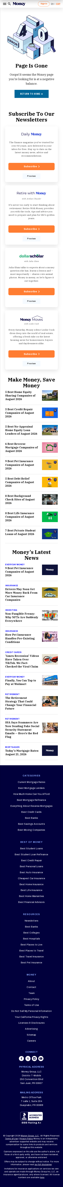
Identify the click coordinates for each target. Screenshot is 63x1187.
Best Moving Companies (31, 830)
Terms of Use (31, 1005)
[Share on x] (28, 1058)
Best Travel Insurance (31, 956)
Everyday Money (15, 564)
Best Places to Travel (31, 950)
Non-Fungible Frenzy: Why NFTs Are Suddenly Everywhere (21, 617)
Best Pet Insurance (31, 962)
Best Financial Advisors (31, 902)
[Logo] (19, 4)
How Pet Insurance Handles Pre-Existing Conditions (20, 638)
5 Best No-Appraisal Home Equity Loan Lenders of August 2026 (21, 430)
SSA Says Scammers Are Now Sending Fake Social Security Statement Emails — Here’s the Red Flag (22, 729)
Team (31, 993)
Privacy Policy (31, 999)
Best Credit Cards (31, 812)
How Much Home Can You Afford (31, 794)
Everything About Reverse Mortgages (31, 806)
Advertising (31, 1029)
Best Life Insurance (31, 890)
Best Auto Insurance (31, 872)
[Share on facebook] (21, 1058)
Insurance (11, 585)
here (42, 1177)
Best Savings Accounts (31, 824)
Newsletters (31, 921)
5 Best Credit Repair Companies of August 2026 (19, 413)
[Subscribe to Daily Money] (31, 154)
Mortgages (12, 747)
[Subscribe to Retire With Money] (31, 215)
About (31, 981)
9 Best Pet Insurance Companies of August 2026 (19, 465)
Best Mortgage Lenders (31, 788)
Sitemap (31, 1035)
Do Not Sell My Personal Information (31, 1011)
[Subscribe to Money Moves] (31, 340)
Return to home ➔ (31, 94)
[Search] (9, 4)
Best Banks (31, 818)
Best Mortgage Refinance (31, 800)
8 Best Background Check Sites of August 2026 (20, 499)
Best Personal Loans (31, 866)
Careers (31, 1041)
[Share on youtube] (40, 1058)
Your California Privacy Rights (31, 1017)
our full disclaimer (43, 1164)
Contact (31, 987)
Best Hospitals (31, 939)
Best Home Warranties (31, 896)
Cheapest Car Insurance (31, 878)
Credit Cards (13, 652)
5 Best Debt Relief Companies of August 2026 (19, 482)
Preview (31, 176)
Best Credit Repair (31, 860)
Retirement (12, 694)
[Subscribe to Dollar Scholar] (31, 277)
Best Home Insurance (32, 884)
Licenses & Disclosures (31, 1023)
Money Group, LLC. (30, 1136)
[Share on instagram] (34, 1058)
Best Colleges (31, 933)
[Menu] (5, 4)
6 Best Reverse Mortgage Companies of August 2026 (21, 447)
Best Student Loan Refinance (31, 854)
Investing (11, 610)
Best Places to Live (31, 944)
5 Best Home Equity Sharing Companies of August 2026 (20, 395)
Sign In (44, 4)
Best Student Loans (31, 848)
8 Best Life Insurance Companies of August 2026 (19, 517)
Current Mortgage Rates (31, 782)
